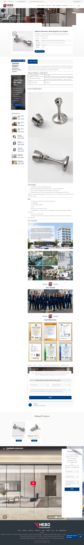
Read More (21, 119)
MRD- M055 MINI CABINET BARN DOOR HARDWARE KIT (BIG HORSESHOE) (21, 123)
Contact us (65, 5)
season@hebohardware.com (37, 1)
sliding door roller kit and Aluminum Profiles (31, 536)
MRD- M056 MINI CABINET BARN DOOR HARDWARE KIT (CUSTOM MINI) (21, 117)
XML (57, 530)
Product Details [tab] (33, 61)
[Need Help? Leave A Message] (81, 536)
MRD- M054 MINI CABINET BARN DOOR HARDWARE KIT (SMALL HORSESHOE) (21, 130)
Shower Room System (16, 71)
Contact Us (10, 1)
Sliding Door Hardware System (16, 63)
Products (48, 5)
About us (43, 5)
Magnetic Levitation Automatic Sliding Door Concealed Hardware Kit (21, 155)
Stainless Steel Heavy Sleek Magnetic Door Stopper (51, 365)
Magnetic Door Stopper (64, 365)
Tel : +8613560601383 (72, 462)
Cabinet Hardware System (15, 68)
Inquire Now (40, 51)
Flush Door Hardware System (15, 66)
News (54, 5)
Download (58, 5)
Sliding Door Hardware (6, 534)
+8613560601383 (21, 1)
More (18, 440)
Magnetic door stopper (34, 436)
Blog (53, 530)
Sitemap (48, 530)
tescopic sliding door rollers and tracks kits (53, 536)
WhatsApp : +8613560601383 (72, 467)
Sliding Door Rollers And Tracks (20, 534)
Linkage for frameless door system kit (52, 534)
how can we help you (17, 82)
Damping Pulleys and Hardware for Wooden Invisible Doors (21, 162)
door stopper (40, 365)
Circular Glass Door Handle (21, 149)
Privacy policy (62, 530)
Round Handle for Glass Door (21, 136)
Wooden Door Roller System (35, 534)
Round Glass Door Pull (21, 142)
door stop (34, 365)
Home (38, 5)
